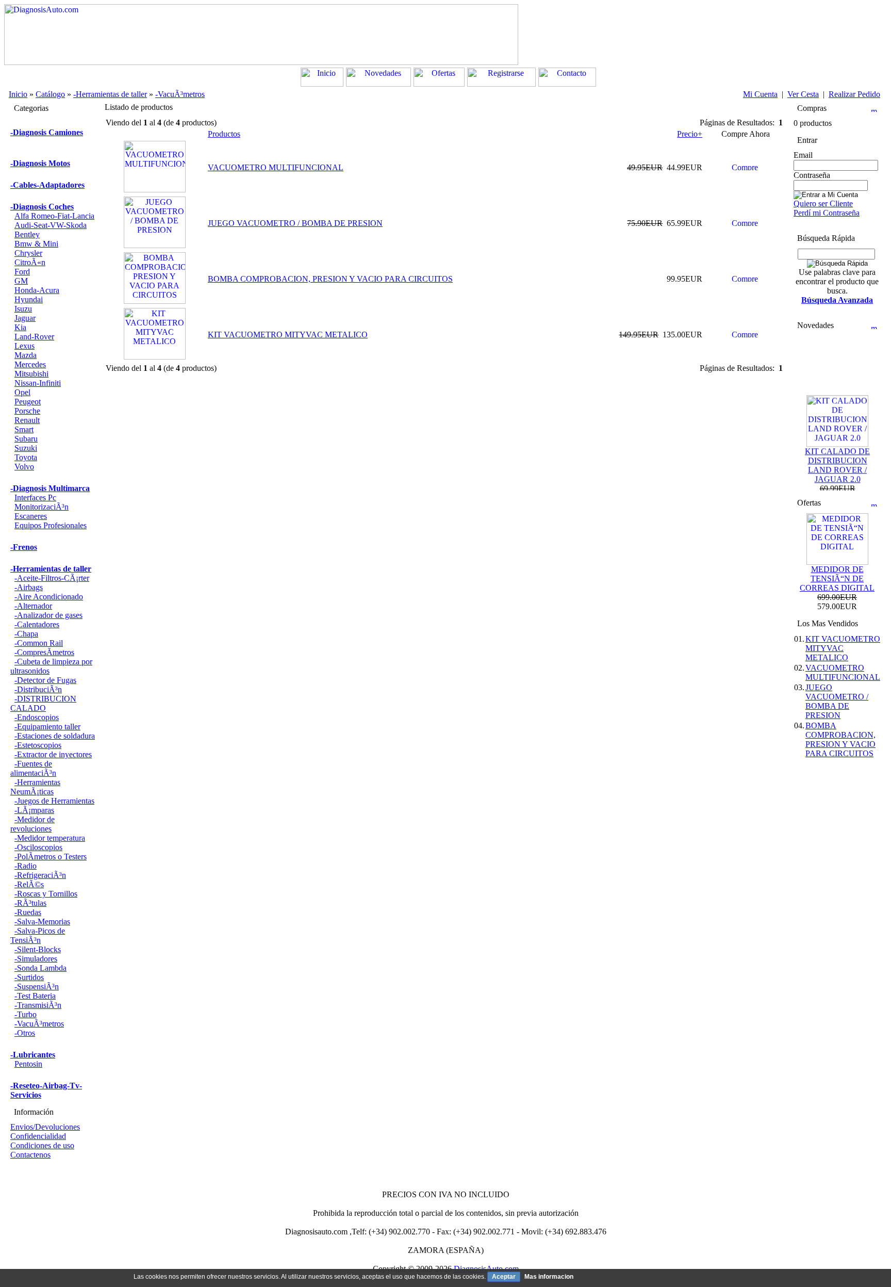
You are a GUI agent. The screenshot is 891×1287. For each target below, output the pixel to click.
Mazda (25, 355)
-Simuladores (35, 958)
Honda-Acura (36, 290)
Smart (24, 429)
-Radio (25, 865)
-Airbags (28, 587)
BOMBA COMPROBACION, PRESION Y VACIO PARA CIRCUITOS (330, 278)
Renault (27, 420)
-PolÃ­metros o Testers (50, 856)
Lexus (24, 345)
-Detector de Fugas (45, 680)
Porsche (27, 410)
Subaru (26, 438)
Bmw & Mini (36, 243)
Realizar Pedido (854, 94)
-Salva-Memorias (42, 921)
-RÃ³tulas (30, 903)
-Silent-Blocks (37, 949)
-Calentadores (36, 624)
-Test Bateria (35, 995)
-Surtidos (29, 977)
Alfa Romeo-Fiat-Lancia (54, 215)
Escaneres (30, 516)
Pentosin (28, 1064)
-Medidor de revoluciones (32, 824)
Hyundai (28, 299)
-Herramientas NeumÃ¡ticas (35, 787)
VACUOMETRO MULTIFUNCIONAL (275, 167)
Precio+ (689, 133)
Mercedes (30, 364)
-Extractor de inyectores (53, 754)
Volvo (24, 466)
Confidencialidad (38, 1136)
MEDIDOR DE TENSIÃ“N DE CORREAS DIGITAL (837, 578)
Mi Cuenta (760, 94)
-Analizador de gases (48, 615)
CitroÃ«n (29, 262)
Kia (20, 327)
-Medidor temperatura (49, 838)
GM (21, 280)
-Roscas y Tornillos (45, 893)
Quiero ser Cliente (823, 203)
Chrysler (28, 253)
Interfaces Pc (35, 497)
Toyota (25, 457)
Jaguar (25, 318)
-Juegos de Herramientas (54, 800)
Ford (22, 271)
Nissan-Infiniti (37, 383)
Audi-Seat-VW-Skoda (50, 225)
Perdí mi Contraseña (827, 212)
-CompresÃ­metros (44, 652)
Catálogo (50, 94)
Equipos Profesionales (50, 525)
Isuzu (23, 308)
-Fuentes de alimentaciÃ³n (33, 768)
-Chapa (26, 633)
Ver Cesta (803, 94)
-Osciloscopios (38, 847)
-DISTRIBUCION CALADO (43, 703)
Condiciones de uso (42, 1145)
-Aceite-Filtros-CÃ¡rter (51, 578)
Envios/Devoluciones (45, 1126)
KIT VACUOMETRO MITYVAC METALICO (288, 334)
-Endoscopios (36, 717)
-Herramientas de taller (110, 94)
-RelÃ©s (29, 884)
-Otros (24, 1033)
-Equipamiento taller (47, 726)
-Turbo (25, 1014)
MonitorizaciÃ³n (41, 506)
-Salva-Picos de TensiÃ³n (37, 935)
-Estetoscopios (37, 745)
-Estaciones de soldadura (54, 735)
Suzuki (25, 448)
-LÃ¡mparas (34, 810)
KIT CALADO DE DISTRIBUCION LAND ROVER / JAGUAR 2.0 (837, 459)
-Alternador (33, 605)
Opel (22, 392)
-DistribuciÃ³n (38, 689)
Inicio (18, 94)
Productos (224, 133)
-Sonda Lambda (40, 968)
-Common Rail (38, 643)
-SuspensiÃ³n (36, 986)
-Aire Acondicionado (48, 596)
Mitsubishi (31, 373)
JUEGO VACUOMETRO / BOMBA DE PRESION (295, 223)
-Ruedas (27, 912)
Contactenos (30, 1154)
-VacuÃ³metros (180, 94)
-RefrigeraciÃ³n (40, 875)
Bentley (27, 234)
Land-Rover (34, 336)
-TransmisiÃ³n (37, 1005)
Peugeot (27, 401)
